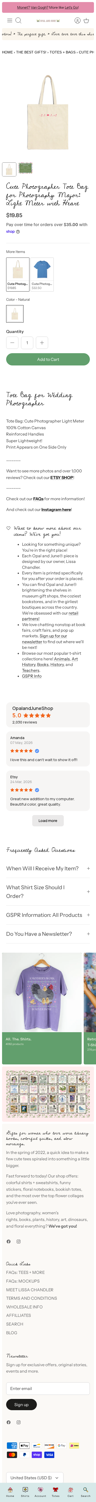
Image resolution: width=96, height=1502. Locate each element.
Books (43, 664)
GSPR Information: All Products (44, 915)
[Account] (75, 20)
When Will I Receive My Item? (42, 868)
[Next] (87, 7)
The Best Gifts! (31, 52)
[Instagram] (19, 1241)
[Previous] (9, 7)
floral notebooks (38, 1189)
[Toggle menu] (9, 20)
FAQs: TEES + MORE (25, 1272)
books (25, 1219)
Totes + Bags (63, 52)
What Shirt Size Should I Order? (35, 891)
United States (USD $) (31, 1477)
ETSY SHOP (61, 477)
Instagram (51, 509)
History (57, 664)
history (52, 1219)
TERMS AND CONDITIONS (31, 1298)
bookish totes (68, 1189)
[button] (48, 377)
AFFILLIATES (18, 1315)
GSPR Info (31, 675)
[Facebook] (9, 1241)
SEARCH (14, 1324)
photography (28, 1212)
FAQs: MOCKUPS (23, 1281)
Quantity (15, 331)
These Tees (71, 8)
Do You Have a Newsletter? (39, 934)
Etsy (14, 777)
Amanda (17, 738)
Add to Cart (48, 359)
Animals (62, 658)
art (63, 1219)
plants (39, 1219)
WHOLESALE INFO (24, 1306)
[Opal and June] (48, 20)
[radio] (17, 275)
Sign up (21, 1404)
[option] (48, 112)
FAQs (38, 498)
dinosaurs (77, 1219)
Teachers (30, 670)
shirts (26, 1182)
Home (7, 52)
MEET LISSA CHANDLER (30, 1289)
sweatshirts (47, 1182)
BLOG (11, 1332)
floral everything (29, 1226)
